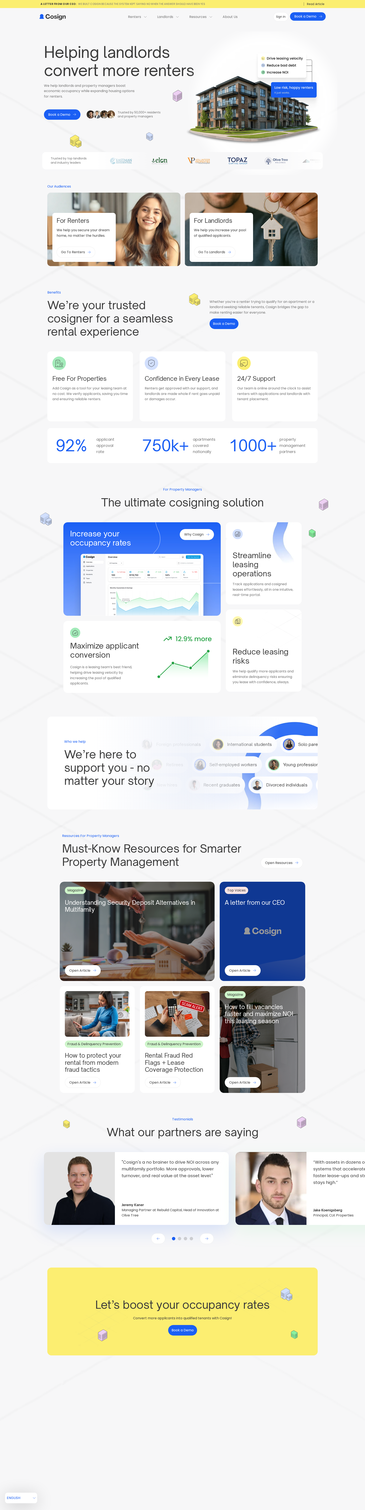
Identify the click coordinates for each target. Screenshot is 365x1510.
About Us (230, 16)
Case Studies (221, 1436)
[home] (52, 17)
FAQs (134, 1436)
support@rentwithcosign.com (69, 1434)
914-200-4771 (55, 1429)
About (256, 1420)
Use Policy (313, 1487)
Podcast (217, 1428)
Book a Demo (302, 1420)
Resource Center (183, 1436)
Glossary (136, 1428)
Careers (257, 1436)
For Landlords (180, 1420)
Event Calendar (222, 1444)
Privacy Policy (291, 1487)
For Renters (138, 1420)
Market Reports (222, 1452)
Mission (257, 1428)
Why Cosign (179, 1428)
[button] (158, 1238)
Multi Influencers (223, 1460)
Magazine (218, 1420)
